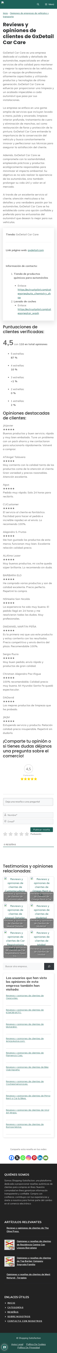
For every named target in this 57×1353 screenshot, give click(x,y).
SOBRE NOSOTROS (18, 1316)
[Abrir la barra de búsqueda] (38, 4)
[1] (5, 834)
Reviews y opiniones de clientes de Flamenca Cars (25, 1054)
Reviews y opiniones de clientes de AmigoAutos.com (25, 1040)
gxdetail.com (36, 250)
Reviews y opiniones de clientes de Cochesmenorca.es (25, 1083)
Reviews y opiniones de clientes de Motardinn (25, 1025)
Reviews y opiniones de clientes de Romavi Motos (25, 1125)
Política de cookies (36, 1344)
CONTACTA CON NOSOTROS (24, 1321)
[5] (27, 834)
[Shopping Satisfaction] (12, 4)
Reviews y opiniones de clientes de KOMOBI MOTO (25, 1011)
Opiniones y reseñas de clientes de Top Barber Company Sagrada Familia (34, 1261)
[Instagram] (28, 1157)
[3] (16, 834)
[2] (10, 834)
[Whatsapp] (22, 1157)
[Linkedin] (40, 1157)
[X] (17, 1157)
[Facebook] (11, 1157)
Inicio (5, 13)
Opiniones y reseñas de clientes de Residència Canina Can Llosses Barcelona (34, 1244)
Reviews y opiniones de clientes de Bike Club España (27, 1068)
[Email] (45, 1157)
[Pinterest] (34, 1157)
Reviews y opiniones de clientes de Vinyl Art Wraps (27, 1111)
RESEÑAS (13, 1312)
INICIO (11, 1303)
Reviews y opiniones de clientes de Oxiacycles (25, 997)
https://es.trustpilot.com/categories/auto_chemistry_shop (34, 293)
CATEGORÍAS (15, 1307)
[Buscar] (49, 966)
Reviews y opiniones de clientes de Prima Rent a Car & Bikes (28, 1097)
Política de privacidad (28, 1347)
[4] (21, 834)
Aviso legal (17, 1344)
